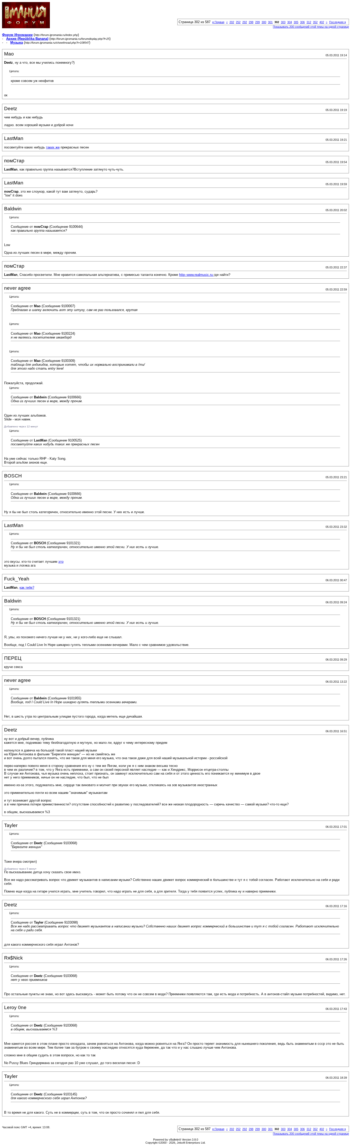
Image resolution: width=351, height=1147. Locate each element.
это (60, 561)
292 (244, 22)
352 (315, 22)
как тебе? (27, 587)
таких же (53, 147)
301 (270, 22)
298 (251, 22)
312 (309, 22)
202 (231, 22)
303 (283, 22)
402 (321, 22)
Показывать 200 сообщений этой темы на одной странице (311, 26)
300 (264, 22)
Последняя (337, 22)
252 (238, 22)
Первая (218, 22)
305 (296, 22)
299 (257, 22)
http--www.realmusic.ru (196, 275)
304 (289, 22)
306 (302, 22)
